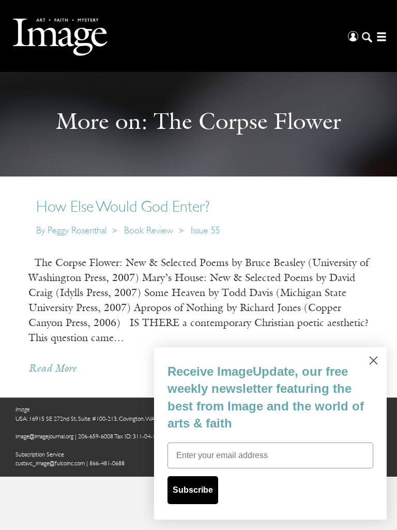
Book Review (148, 231)
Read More (52, 369)
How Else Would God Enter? (122, 208)
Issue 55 (205, 231)
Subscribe (193, 489)
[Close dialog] (373, 360)
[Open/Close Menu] (380, 36)
